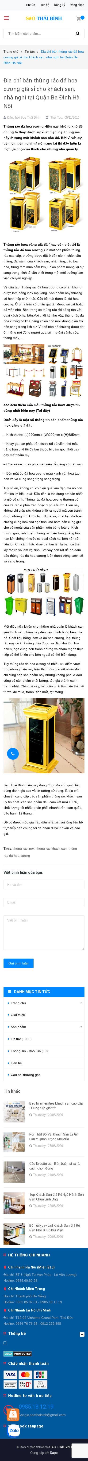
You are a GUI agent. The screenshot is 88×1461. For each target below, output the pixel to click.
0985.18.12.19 (36, 1406)
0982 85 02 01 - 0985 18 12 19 (39, 1302)
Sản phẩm (18, 1027)
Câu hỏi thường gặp (26, 1075)
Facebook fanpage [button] (25, 1426)
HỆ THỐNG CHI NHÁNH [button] (29, 1255)
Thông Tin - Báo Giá (29, 1051)
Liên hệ (44, 5)
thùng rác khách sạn (51, 848)
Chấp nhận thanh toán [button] (28, 1363)
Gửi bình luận (18, 963)
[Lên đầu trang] (73, 1451)
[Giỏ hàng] (78, 18)
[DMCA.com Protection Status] (18, 1353)
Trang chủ (18, 1003)
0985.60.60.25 (26, 1280)
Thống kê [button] (17, 1333)
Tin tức (30, 5)
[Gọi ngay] (13, 754)
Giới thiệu (18, 1015)
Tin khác (12, 1091)
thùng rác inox (23, 848)
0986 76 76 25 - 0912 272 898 (38, 1323)
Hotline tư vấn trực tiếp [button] (30, 1395)
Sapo (54, 1453)
